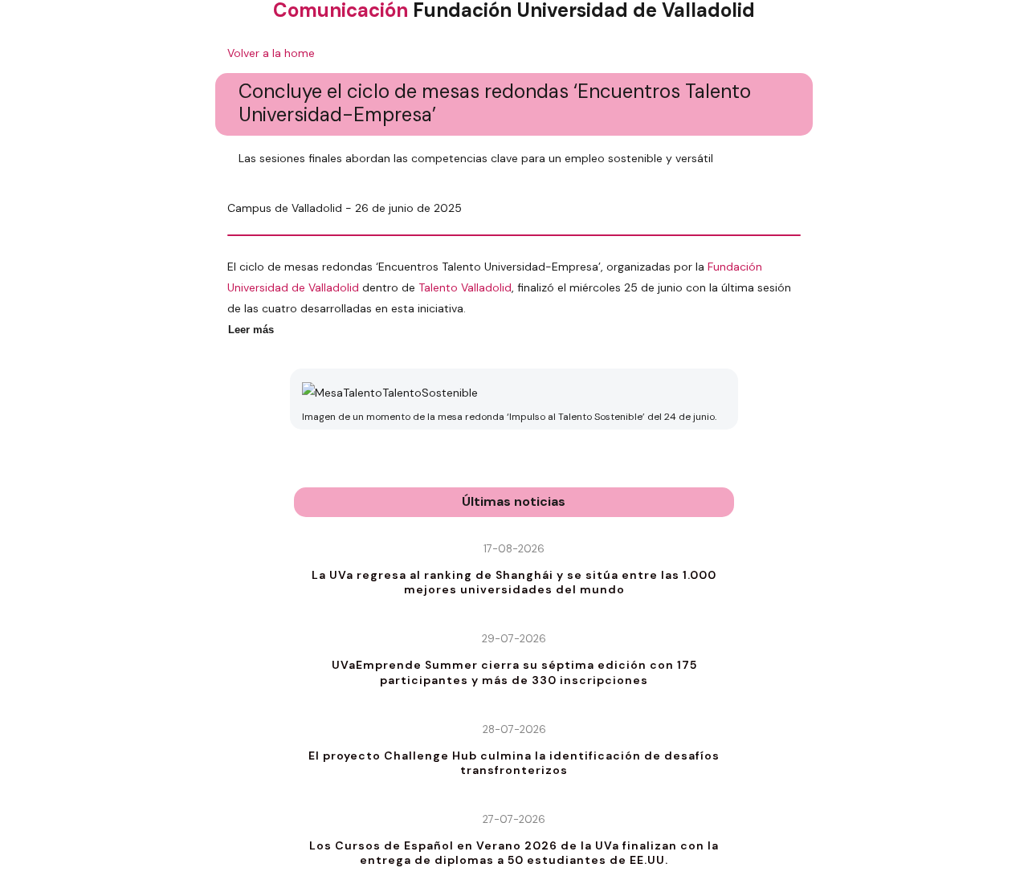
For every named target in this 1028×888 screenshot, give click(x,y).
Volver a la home (271, 53)
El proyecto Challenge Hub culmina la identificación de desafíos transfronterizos (514, 762)
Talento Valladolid (465, 287)
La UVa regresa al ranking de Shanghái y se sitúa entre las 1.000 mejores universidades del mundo (514, 582)
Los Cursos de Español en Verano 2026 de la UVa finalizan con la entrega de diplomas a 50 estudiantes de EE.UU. (514, 852)
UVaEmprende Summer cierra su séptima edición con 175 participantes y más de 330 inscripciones (514, 672)
